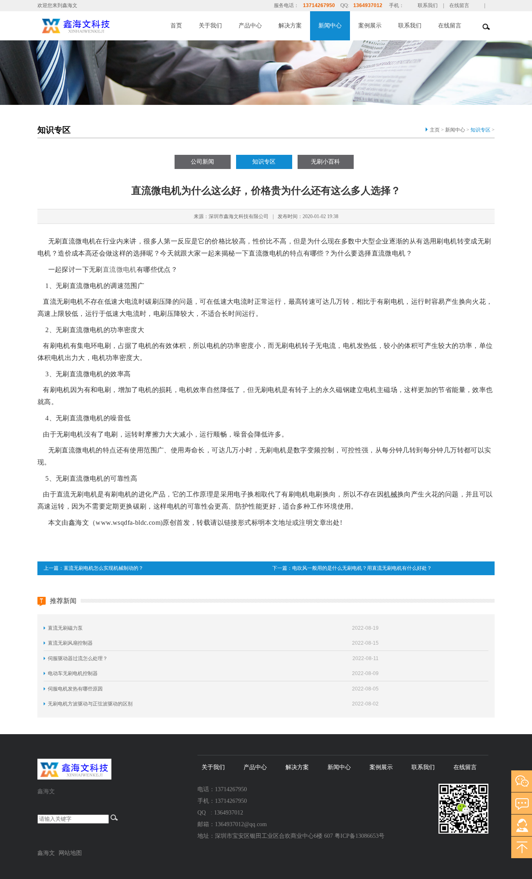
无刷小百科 (325, 162)
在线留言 (459, 5)
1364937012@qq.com (241, 824)
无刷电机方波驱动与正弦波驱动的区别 (90, 704)
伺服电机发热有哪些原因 (75, 689)
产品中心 (250, 25)
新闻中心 (330, 25)
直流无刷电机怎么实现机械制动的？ (103, 568)
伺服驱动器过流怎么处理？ (78, 658)
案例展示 (370, 25)
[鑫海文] (94, 25)
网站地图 (70, 853)
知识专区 (480, 130)
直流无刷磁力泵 (65, 628)
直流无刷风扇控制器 (70, 643)
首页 (176, 25)
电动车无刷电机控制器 (73, 673)
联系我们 (428, 5)
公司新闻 (202, 162)
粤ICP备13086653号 (359, 836)
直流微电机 (120, 269)
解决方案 (290, 25)
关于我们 (210, 25)
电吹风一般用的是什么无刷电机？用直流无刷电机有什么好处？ (362, 568)
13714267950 (319, 5)
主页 (435, 130)
